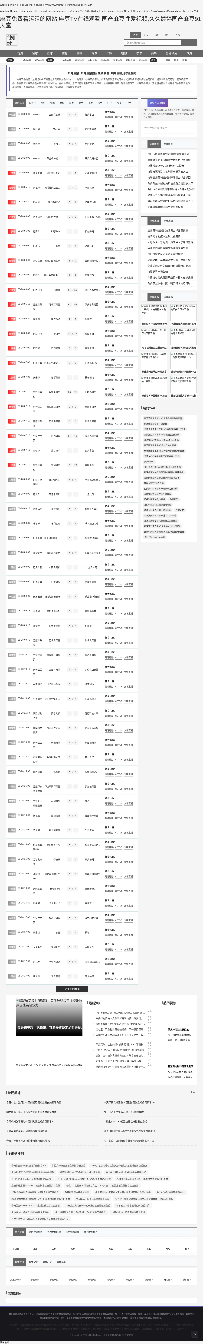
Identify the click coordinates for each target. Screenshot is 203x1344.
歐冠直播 (143, 60)
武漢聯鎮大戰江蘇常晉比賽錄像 (165, 207)
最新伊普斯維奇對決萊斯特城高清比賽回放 (171, 195)
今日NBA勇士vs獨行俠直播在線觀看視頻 (31, 1179)
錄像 (94, 53)
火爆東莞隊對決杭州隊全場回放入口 (167, 171)
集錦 (109, 53)
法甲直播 (130, 60)
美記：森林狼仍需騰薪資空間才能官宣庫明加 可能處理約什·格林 (121, 1055)
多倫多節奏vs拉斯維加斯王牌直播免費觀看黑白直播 (142, 1179)
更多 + (193, 1092)
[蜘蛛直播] (11, 39)
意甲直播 (117, 60)
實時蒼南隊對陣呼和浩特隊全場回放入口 (170, 201)
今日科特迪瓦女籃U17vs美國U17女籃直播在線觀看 (80, 1212)
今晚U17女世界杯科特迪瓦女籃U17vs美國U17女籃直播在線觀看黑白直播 (102, 1185)
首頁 (20, 53)
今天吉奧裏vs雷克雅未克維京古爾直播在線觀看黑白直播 (123, 1192)
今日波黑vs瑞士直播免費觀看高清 (132, 1205)
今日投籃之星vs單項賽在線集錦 (165, 254)
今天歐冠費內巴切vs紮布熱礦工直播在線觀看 (88, 1205)
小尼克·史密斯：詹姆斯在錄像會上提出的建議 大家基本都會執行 (121, 1050)
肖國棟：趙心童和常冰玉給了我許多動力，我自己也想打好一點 (121, 1035)
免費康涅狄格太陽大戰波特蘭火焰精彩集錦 (171, 283)
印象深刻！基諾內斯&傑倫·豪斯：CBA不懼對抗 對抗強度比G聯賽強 (121, 1044)
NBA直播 (27, 60)
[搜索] (189, 42)
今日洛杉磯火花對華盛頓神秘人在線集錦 (170, 277)
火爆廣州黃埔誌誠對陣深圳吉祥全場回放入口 (171, 177)
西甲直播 (92, 60)
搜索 (176, 60)
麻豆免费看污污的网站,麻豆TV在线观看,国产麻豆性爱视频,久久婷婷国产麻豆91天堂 (100, 22)
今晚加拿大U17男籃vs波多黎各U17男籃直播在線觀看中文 (40, 1219)
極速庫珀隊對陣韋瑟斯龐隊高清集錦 (167, 248)
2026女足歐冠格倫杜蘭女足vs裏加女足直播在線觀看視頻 (119, 1165)
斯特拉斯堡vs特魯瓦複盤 (77, 1192)
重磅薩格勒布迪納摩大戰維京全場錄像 (169, 160)
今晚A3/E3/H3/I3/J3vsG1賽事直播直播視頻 (32, 1172)
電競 (168, 60)
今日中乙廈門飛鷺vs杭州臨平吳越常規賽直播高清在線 (84, 1179)
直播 (79, 53)
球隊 (139, 53)
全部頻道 (171, 53)
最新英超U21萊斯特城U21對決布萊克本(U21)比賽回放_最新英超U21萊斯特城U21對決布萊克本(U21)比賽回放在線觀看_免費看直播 (121, 1024)
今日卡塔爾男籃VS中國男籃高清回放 (168, 154)
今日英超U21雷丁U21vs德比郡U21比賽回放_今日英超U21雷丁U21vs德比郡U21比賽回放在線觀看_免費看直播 (121, 1012)
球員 (189, 53)
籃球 (50, 53)
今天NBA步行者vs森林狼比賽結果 (92, 1199)
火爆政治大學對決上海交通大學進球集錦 (170, 242)
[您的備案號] (127, 1335)
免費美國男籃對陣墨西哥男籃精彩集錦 (169, 265)
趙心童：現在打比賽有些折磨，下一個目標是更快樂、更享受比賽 (121, 1029)
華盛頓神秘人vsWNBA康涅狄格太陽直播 (80, 1172)
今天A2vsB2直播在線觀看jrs (170, 1192)
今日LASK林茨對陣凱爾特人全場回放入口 (171, 189)
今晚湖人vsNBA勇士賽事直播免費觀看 (30, 1212)
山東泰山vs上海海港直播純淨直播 (128, 1212)
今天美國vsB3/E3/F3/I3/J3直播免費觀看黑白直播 (35, 1205)
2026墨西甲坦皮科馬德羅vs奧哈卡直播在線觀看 (35, 1192)
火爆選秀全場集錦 (157, 271)
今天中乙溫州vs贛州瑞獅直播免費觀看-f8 (126, 1172)
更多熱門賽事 (72, 989)
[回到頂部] (194, 1334)
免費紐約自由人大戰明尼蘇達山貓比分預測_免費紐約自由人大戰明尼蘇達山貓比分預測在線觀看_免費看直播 (121, 1018)
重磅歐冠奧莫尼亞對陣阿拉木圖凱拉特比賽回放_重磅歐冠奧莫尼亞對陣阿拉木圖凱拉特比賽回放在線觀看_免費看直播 (121, 1066)
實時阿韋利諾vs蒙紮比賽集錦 (163, 236)
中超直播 (79, 60)
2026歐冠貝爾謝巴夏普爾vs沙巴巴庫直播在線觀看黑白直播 (40, 1199)
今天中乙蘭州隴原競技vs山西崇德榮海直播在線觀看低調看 (144, 1199)
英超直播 (66, 60)
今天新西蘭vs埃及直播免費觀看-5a (28, 1165)
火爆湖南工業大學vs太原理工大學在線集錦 (171, 260)
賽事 (154, 53)
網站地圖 (4, 1342)
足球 (35, 53)
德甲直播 (105, 60)
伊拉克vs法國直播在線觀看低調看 (68, 1165)
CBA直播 (39, 60)
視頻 (124, 53)
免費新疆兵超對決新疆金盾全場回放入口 (170, 183)
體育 (65, 53)
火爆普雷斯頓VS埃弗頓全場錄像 (165, 165)
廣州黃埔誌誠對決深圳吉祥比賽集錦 (167, 230)
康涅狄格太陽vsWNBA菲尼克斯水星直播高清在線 (35, 1185)
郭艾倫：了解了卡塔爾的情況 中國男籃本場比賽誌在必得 (121, 1061)
